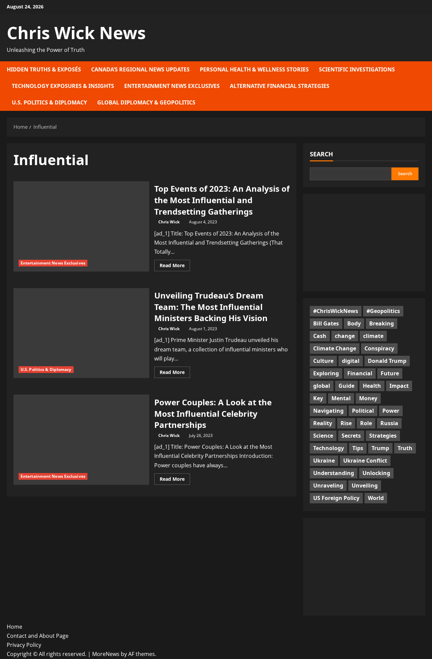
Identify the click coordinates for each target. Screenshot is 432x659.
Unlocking (376, 473)
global (321, 385)
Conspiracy (379, 348)
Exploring (326, 373)
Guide (346, 385)
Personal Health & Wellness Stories (254, 69)
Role (366, 423)
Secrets (351, 435)
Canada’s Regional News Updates (140, 69)
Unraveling (328, 485)
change (345, 336)
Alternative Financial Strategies (279, 86)
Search (321, 154)
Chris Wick (169, 222)
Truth (405, 448)
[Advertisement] (364, 242)
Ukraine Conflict (365, 460)
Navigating (328, 410)
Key (318, 398)
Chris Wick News (76, 32)
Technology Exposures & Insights (63, 86)
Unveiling (365, 485)
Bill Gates (326, 323)
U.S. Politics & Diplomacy (49, 102)
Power (390, 410)
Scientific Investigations (357, 69)
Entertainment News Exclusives (172, 86)
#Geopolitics (383, 311)
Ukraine (324, 460)
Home (14, 626)
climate (373, 336)
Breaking (381, 323)
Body (354, 323)
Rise (346, 423)
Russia (389, 423)
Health (372, 385)
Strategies (383, 435)
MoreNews (105, 654)
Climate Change (334, 348)
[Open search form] (423, 86)
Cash (319, 336)
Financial (359, 373)
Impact (399, 385)
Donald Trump (387, 361)
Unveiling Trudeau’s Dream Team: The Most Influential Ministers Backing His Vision (211, 306)
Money (368, 398)
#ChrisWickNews (335, 311)
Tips (357, 448)
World (376, 498)
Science (323, 435)
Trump (380, 448)
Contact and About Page (38, 635)
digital (350, 361)
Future (390, 373)
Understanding (333, 473)
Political (363, 410)
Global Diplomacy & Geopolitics (146, 102)
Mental (341, 398)
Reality (322, 423)
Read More (175, 266)
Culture (323, 361)
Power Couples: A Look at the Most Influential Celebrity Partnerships (213, 413)
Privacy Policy (24, 645)
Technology (328, 448)
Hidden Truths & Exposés (44, 69)
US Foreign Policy (336, 498)
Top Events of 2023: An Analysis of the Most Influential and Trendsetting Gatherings (222, 200)
